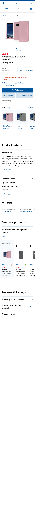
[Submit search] (12, 8)
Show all (30, 108)
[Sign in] (21, 3)
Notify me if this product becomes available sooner (16, 84)
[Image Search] (31, 9)
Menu (6, 9)
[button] (17, 78)
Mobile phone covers (9, 16)
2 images (17, 50)
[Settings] (16, 3)
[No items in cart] (31, 3)
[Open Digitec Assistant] (26, 3)
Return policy (6, 212)
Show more (7, 170)
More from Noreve (26, 69)
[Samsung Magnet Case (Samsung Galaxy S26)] (21, 259)
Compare (10, 96)
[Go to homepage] (3, 3)
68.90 (5, 54)
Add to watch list (26, 96)
